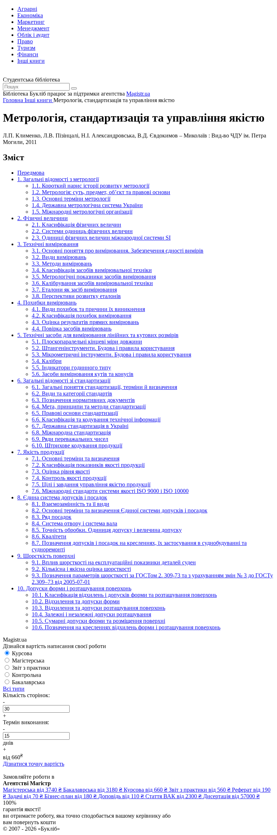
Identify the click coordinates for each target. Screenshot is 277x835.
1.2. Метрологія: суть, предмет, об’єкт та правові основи (101, 192)
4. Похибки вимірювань (46, 303)
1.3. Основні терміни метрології (71, 199)
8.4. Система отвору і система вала (74, 523)
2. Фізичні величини (42, 218)
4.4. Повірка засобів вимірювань (71, 328)
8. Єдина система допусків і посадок (62, 497)
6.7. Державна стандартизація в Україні (80, 426)
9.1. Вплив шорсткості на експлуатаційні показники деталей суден (114, 562)
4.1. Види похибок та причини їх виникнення (88, 309)
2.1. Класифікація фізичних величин (76, 225)
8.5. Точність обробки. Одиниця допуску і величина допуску (107, 530)
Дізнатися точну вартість (33, 764)
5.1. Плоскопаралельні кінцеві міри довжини (87, 341)
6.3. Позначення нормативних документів (83, 400)
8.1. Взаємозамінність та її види (70, 504)
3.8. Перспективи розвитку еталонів (76, 296)
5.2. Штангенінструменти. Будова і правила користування (103, 348)
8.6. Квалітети (49, 536)
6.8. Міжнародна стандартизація (71, 432)
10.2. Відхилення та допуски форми (76, 601)
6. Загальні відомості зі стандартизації (63, 380)
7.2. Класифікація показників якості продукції (88, 465)
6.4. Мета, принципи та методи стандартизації (89, 406)
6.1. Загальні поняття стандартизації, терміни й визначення (104, 387)
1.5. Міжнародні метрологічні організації (82, 212)
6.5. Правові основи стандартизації (75, 413)
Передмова (30, 173)
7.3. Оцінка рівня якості (61, 471)
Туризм (26, 48)
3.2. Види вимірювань (59, 257)
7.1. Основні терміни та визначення (75, 458)
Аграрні (27, 9)
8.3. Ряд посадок (51, 517)
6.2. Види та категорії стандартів (72, 393)
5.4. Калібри (47, 361)
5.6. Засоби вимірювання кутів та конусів (82, 374)
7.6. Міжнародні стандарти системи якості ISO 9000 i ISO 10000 (110, 491)
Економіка (30, 15)
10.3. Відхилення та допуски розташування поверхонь (98, 608)
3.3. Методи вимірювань (62, 264)
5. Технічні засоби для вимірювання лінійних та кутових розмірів (98, 335)
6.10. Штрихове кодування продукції (77, 445)
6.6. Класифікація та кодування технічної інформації (96, 419)
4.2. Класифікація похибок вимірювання (81, 315)
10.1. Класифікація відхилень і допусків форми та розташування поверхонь (124, 595)
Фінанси (27, 54)
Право (25, 41)
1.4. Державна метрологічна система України (87, 205)
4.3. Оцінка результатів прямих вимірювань (85, 322)
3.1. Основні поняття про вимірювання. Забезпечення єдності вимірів (117, 251)
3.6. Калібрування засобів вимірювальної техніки (92, 283)
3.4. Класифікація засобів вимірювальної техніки (92, 270)
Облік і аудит (33, 35)
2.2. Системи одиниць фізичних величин (82, 231)
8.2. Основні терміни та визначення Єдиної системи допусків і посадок (119, 510)
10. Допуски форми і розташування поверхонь (74, 588)
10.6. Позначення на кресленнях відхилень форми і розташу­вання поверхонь (126, 627)
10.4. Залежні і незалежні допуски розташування (91, 614)
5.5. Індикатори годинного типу (71, 367)
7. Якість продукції (40, 452)
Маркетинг (31, 22)
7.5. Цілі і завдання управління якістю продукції (91, 484)
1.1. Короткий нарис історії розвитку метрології (90, 186)
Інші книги (31, 61)
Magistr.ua (138, 94)
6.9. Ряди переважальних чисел (70, 439)
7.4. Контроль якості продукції (69, 478)
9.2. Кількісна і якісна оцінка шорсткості (81, 569)
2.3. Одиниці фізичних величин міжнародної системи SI (101, 238)
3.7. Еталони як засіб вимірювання (74, 290)
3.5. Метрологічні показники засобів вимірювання (94, 277)
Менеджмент (33, 28)
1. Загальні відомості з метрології (58, 179)
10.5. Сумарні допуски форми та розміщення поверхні (98, 621)
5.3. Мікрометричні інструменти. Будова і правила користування (111, 354)
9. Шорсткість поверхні (46, 556)
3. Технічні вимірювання (47, 244)
